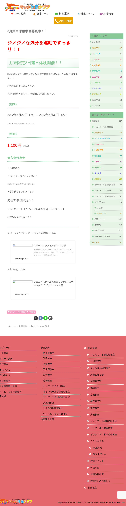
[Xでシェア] (36, 318)
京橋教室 (47, 364)
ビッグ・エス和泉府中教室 (56, 397)
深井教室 (47, 375)
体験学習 (32, 312)
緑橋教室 (47, 380)
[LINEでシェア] (45, 318)
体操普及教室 (47, 419)
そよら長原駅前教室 (53, 408)
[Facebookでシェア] (41, 318)
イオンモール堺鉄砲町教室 (56, 391)
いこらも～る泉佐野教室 (55, 414)
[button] (50, 318)
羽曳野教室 (48, 369)
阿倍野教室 (48, 353)
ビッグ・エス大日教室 (17, 312)
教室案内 (45, 347)
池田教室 (47, 358)
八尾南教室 (48, 402)
